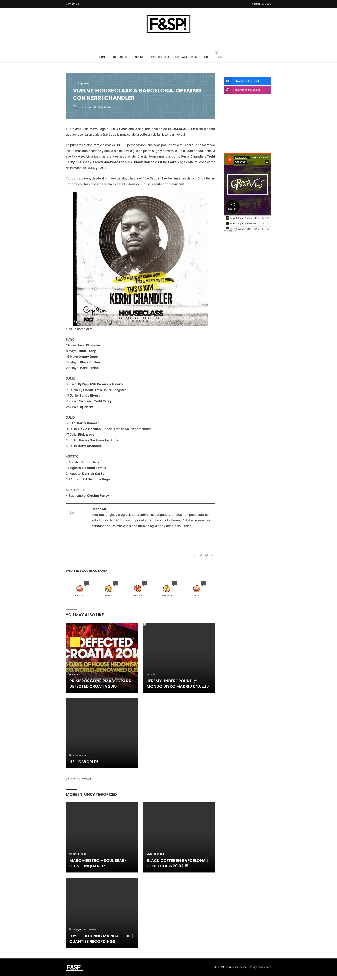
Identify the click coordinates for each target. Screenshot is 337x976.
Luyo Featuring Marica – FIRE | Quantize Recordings (101, 939)
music (139, 57)
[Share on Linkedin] (212, 555)
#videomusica (160, 57)
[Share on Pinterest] (206, 555)
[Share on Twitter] (200, 555)
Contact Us (72, 3)
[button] (80, 589)
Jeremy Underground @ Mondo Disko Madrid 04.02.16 (178, 683)
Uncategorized (81, 83)
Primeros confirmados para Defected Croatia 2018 (100, 683)
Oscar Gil (90, 107)
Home (102, 57)
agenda (151, 674)
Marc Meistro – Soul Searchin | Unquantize (98, 863)
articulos (120, 57)
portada (74, 674)
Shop (206, 57)
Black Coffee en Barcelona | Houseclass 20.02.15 (177, 863)
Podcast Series (186, 57)
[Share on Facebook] (194, 555)
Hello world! (83, 762)
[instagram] (72, 541)
